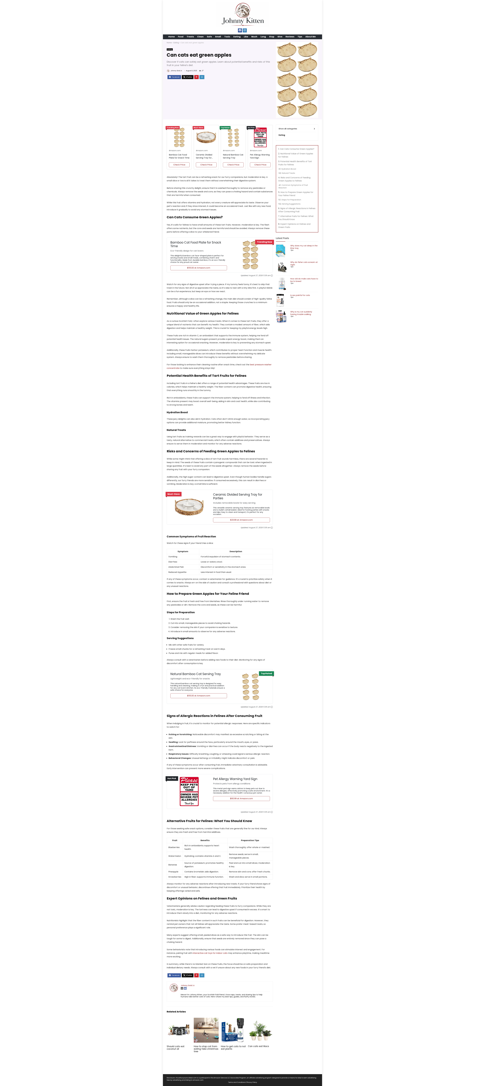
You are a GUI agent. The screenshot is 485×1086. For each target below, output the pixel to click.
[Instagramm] (245, 30)
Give (279, 36)
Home (171, 36)
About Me (310, 36)
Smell (218, 36)
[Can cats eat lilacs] (260, 1019)
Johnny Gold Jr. (176, 71)
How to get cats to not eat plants (233, 1047)
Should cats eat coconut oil (175, 1047)
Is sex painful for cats (300, 295)
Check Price (179, 164)
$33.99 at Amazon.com (241, 519)
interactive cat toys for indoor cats (210, 953)
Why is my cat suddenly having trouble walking (301, 313)
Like (246, 36)
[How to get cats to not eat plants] (233, 1019)
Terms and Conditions (237, 1082)
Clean (200, 36)
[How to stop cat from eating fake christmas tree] (206, 1019)
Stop (271, 36)
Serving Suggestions (291, 204)
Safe (209, 36)
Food (180, 36)
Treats (190, 36)
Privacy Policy (252, 1082)
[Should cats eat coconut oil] (179, 1019)
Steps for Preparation (291, 199)
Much (254, 36)
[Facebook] (240, 30)
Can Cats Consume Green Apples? (297, 149)
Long (263, 36)
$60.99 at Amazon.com (241, 798)
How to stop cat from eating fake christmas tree (206, 1049)
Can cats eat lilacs (258, 1046)
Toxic (227, 36)
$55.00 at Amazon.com (198, 267)
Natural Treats (288, 173)
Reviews (290, 36)
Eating (237, 36)
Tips (300, 36)
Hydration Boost (288, 169)
